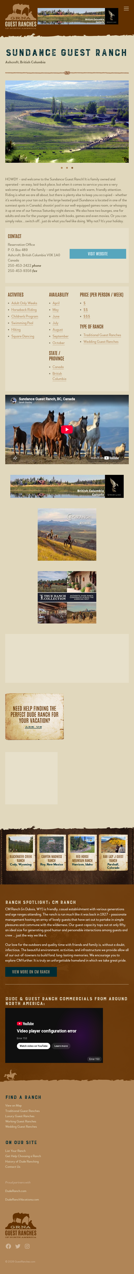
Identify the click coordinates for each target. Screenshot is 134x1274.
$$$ (86, 316)
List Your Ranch (15, 1151)
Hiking (16, 329)
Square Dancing (22, 336)
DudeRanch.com (15, 1191)
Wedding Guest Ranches (100, 341)
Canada (58, 367)
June (56, 316)
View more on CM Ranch (31, 971)
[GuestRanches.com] (18, 16)
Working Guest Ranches (20, 1121)
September (61, 336)
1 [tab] (62, 168)
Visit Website (98, 253)
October (59, 343)
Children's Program (24, 316)
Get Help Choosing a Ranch (23, 1156)
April (56, 303)
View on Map (13, 1106)
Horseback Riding (24, 310)
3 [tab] (72, 168)
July (55, 323)
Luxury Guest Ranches (19, 1116)
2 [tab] (67, 168)
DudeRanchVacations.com (22, 1200)
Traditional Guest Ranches (102, 335)
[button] (126, 7)
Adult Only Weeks (24, 303)
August (58, 329)
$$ (85, 310)
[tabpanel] (67, 123)
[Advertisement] (67, 658)
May (56, 310)
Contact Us (12, 1167)
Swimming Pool (22, 323)
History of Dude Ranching (22, 1162)
